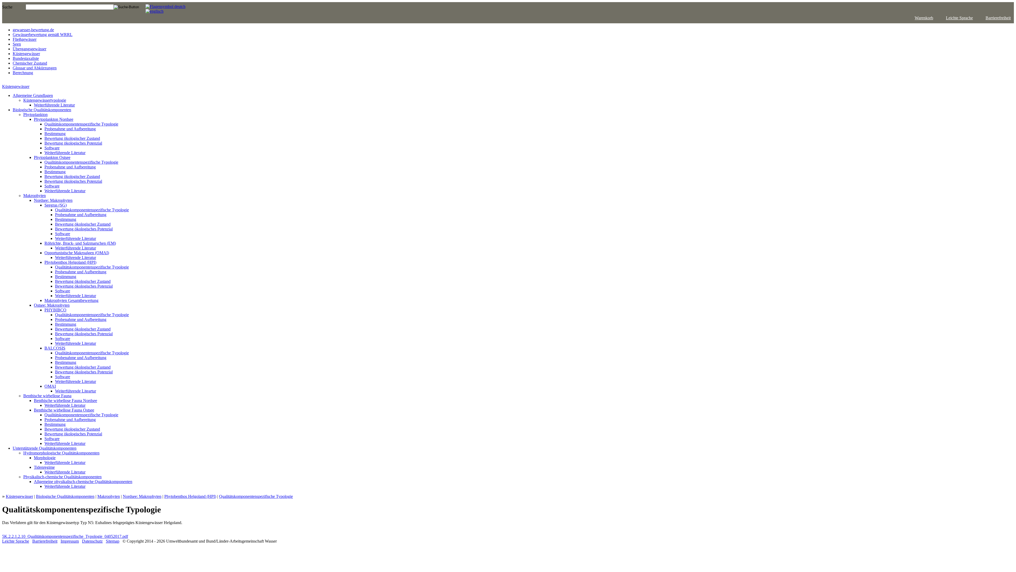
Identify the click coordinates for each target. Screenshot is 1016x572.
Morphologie (45, 457)
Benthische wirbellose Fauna (47, 396)
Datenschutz (92, 541)
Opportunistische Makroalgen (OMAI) (76, 253)
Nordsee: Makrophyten (53, 200)
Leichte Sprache (959, 18)
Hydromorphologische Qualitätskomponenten (61, 453)
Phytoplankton (35, 114)
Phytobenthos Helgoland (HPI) (70, 262)
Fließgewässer (25, 39)
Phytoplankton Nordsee (53, 119)
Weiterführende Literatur (54, 105)
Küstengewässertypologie (44, 100)
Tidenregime (44, 467)
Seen (17, 44)
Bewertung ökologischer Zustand (72, 138)
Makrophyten (34, 195)
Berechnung (23, 72)
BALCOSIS (54, 348)
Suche (7, 7)
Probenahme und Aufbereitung (70, 129)
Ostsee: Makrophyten (52, 305)
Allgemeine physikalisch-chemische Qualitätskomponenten (83, 481)
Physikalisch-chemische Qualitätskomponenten (62, 477)
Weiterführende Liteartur (75, 391)
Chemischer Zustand (30, 63)
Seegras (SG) (55, 205)
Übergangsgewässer (29, 49)
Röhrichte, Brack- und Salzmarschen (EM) (80, 243)
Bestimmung (55, 133)
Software (52, 148)
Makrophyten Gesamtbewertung (71, 300)
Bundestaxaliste (26, 58)
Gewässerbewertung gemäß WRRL (42, 34)
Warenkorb (924, 18)
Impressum (70, 541)
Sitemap (112, 541)
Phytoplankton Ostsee (52, 157)
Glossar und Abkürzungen (35, 68)
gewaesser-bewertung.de (33, 30)
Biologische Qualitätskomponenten (42, 110)
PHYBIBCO (55, 310)
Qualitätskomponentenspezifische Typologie (81, 124)
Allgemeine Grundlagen (33, 95)
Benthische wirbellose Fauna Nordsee (65, 400)
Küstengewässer (26, 53)
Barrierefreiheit (998, 18)
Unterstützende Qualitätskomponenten (44, 448)
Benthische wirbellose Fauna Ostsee (64, 410)
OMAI (50, 386)
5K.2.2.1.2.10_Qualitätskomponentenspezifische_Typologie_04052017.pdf (65, 536)
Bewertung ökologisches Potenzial (73, 143)
